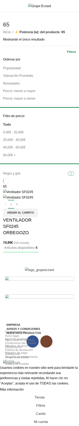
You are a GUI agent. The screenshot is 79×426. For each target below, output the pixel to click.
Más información (12, 389)
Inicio (7, 32)
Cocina (9, 360)
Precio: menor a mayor (19, 91)
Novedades (11, 83)
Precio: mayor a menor (19, 98)
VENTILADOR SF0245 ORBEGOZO (17, 226)
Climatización (13, 347)
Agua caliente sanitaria (19, 339)
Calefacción (12, 354)
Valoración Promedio (18, 75)
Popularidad (12, 68)
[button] (20, 213)
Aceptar (33, 389)
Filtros (71, 51)
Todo (7, 124)
